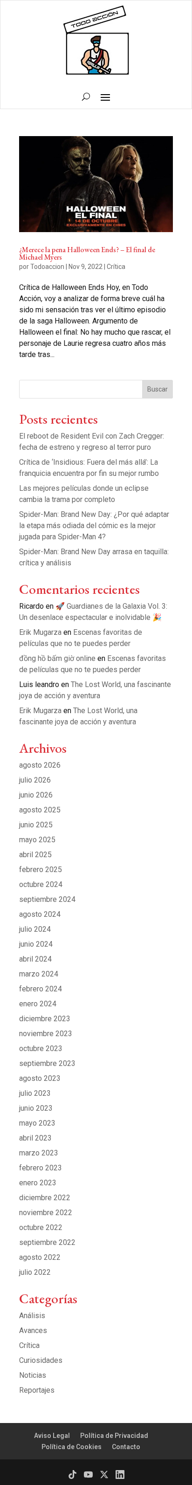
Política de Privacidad (114, 1435)
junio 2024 (36, 944)
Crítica (116, 266)
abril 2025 (35, 854)
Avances (33, 1330)
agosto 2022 (40, 1257)
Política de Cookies (71, 1447)
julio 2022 (35, 1272)
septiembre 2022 (47, 1242)
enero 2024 (37, 1003)
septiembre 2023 (47, 1063)
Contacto (126, 1447)
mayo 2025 (37, 839)
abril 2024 (35, 959)
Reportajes (37, 1390)
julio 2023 (35, 1093)
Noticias (32, 1375)
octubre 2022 (40, 1227)
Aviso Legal (52, 1435)
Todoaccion (47, 266)
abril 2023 (35, 1138)
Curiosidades (40, 1360)
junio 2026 (36, 795)
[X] (104, 1474)
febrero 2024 (40, 988)
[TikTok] (72, 1474)
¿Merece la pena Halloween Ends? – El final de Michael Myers (87, 253)
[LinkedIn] (120, 1474)
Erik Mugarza (40, 632)
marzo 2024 (38, 973)
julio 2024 (35, 929)
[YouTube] (88, 1474)
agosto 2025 (40, 809)
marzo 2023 (38, 1152)
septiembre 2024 (47, 899)
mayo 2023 (37, 1123)
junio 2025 (36, 824)
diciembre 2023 (44, 1018)
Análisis (32, 1315)
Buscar (157, 389)
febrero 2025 (40, 869)
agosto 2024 (40, 914)
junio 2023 (36, 1108)
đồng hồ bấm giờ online (57, 658)
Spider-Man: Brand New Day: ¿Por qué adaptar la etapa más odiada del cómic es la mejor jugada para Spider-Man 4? (94, 525)
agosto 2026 (40, 765)
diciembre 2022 (44, 1197)
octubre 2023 (40, 1048)
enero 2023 (37, 1182)
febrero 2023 (40, 1167)
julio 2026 (35, 780)
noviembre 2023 (45, 1033)
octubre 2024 (40, 884)
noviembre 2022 (45, 1212)
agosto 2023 (40, 1078)
